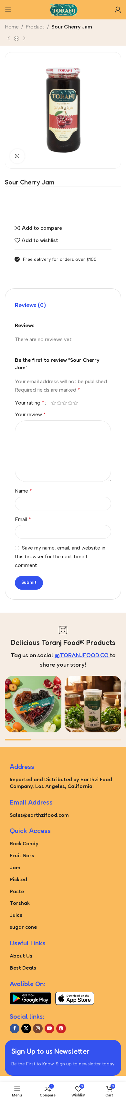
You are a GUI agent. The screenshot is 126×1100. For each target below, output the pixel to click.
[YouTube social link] (49, 1028)
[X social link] (26, 1028)
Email (23, 519)
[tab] (30, 305)
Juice (16, 915)
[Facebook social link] (14, 1028)
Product (35, 27)
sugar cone (23, 927)
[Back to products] (16, 38)
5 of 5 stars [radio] (75, 403)
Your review (30, 414)
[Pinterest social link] (61, 1028)
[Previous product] (9, 38)
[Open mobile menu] (8, 9)
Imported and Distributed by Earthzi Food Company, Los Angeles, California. (61, 782)
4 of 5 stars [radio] (70, 403)
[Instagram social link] (38, 1028)
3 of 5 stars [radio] (64, 403)
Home (12, 27)
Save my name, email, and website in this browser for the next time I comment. (60, 556)
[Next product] (24, 38)
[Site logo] (62, 9)
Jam (15, 867)
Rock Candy (24, 843)
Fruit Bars (22, 855)
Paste (17, 891)
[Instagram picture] (33, 704)
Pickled (18, 879)
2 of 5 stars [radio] (59, 403)
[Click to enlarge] (17, 156)
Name (23, 491)
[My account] (117, 9)
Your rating (29, 403)
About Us (21, 955)
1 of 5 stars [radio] (53, 403)
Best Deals (23, 967)
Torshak (20, 903)
